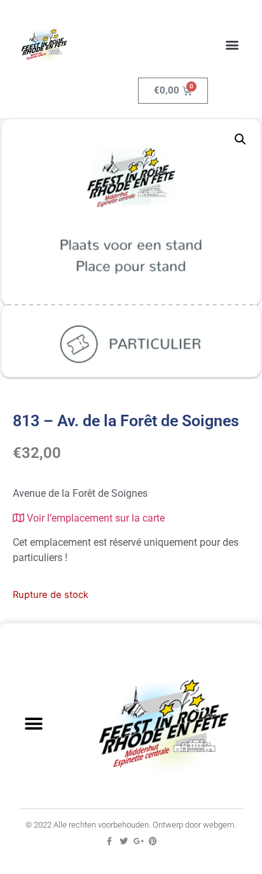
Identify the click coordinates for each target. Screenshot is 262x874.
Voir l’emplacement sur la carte (94, 518)
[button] (232, 44)
